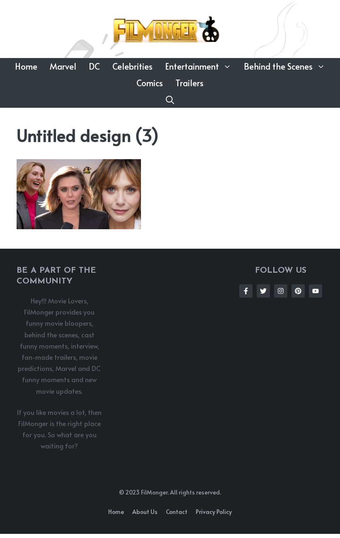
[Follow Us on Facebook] (246, 291)
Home (26, 66)
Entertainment (192, 66)
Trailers (189, 83)
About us (145, 512)
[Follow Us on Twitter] (263, 291)
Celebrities (132, 66)
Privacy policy (214, 512)
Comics (149, 83)
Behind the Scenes (278, 66)
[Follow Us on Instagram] (280, 291)
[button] (170, 99)
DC (94, 66)
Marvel (63, 66)
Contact (176, 512)
